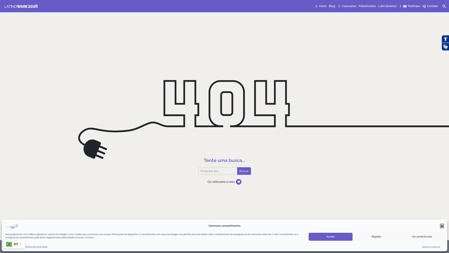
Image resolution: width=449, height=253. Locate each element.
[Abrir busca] (444, 6)
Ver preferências (422, 236)
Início (322, 6)
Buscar (244, 171)
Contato (432, 6)
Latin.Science (387, 6)
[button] (442, 226)
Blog (332, 6)
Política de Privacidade (36, 246)
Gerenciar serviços (431, 246)
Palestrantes (367, 6)
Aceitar (330, 236)
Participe (414, 6)
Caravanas (349, 6)
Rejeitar (376, 236)
